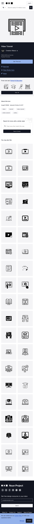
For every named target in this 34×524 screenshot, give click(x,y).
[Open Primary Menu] (2, 3)
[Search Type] (4, 7)
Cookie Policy (18, 515)
